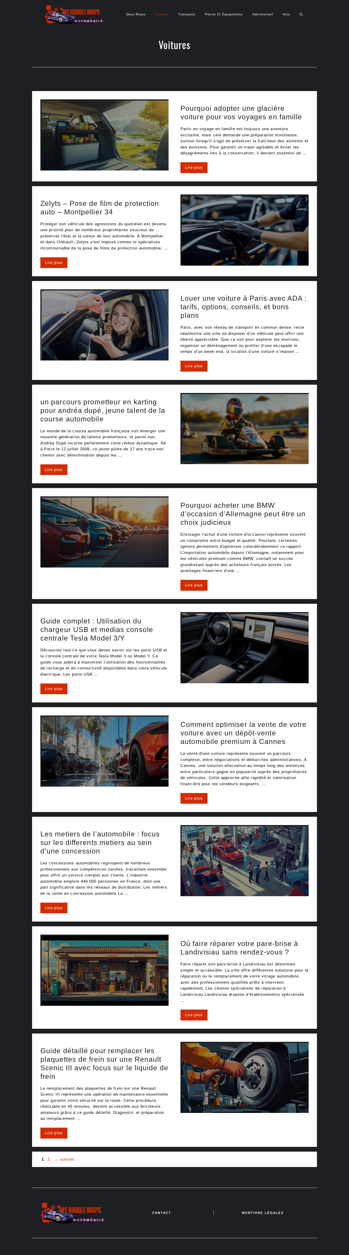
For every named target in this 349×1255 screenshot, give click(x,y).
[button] (301, 14)
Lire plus (194, 167)
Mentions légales (263, 1213)
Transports (186, 14)
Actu (286, 14)
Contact (161, 1213)
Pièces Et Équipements (224, 14)
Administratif (262, 14)
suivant (64, 1159)
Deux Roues (136, 14)
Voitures (162, 14)
